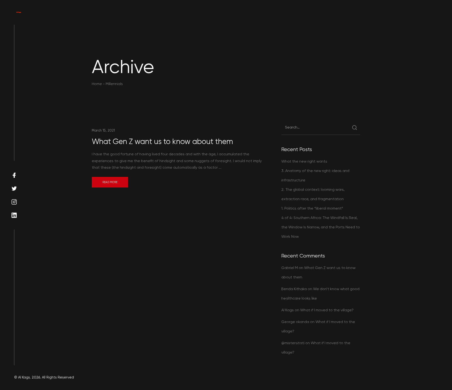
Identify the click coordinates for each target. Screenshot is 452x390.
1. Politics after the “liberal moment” (312, 208)
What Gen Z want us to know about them (162, 141)
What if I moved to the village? (327, 310)
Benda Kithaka (294, 289)
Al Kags (287, 310)
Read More (109, 182)
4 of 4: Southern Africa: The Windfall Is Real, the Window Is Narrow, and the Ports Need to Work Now (320, 227)
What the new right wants (304, 161)
